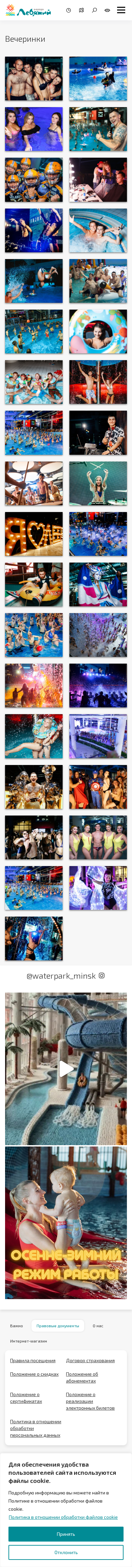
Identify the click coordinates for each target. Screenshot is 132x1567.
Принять (66, 1534)
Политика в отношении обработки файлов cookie (63, 1517)
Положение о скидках (34, 1374)
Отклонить (66, 1552)
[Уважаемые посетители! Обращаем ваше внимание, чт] (66, 1223)
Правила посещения (33, 1360)
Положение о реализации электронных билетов (90, 1401)
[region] (66, 1510)
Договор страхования (90, 1360)
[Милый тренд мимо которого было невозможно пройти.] (66, 1069)
